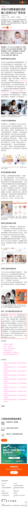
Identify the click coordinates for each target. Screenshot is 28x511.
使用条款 (3, 491)
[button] (25, 2)
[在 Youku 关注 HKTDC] (15, 501)
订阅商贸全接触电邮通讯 (6, 487)
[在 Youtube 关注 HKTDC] (13, 501)
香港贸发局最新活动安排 (11, 354)
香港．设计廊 (8, 346)
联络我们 (3, 485)
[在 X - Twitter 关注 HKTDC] (4, 501)
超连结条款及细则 (4, 493)
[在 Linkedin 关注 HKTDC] (6, 501)
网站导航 (15, 493)
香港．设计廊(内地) (9, 348)
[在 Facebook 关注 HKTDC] (2, 501)
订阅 (5, 440)
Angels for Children (15, 90)
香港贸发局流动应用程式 (18, 485)
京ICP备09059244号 (5, 495)
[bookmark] (26, 505)
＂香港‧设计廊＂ (12, 315)
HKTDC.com (3, 483)
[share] (26, 502)
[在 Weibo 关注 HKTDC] (8, 501)
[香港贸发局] (14, 481)
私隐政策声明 (16, 491)
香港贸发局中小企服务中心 (11, 352)
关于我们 (15, 483)
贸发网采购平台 (8, 350)
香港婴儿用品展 (8, 344)
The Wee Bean (22, 80)
